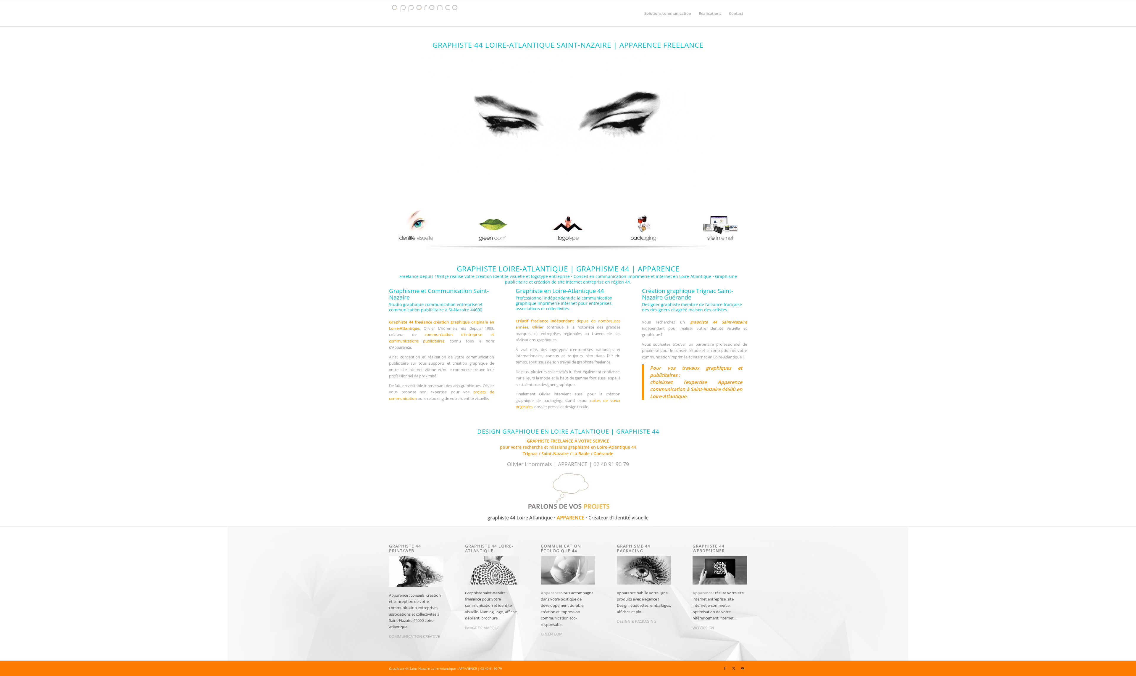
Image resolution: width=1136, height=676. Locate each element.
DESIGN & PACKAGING (636, 621)
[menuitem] (667, 13)
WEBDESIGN (703, 627)
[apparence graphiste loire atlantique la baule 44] (416, 226)
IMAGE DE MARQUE (482, 627)
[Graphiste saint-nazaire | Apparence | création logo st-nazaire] (568, 226)
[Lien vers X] (733, 668)
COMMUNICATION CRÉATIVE (414, 636)
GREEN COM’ (552, 634)
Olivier (537, 327)
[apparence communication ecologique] (491, 226)
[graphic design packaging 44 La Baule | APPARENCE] (643, 226)
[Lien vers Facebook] (724, 668)
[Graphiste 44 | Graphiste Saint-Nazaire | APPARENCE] (424, 13)
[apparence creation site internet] (719, 226)
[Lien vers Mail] (742, 668)
